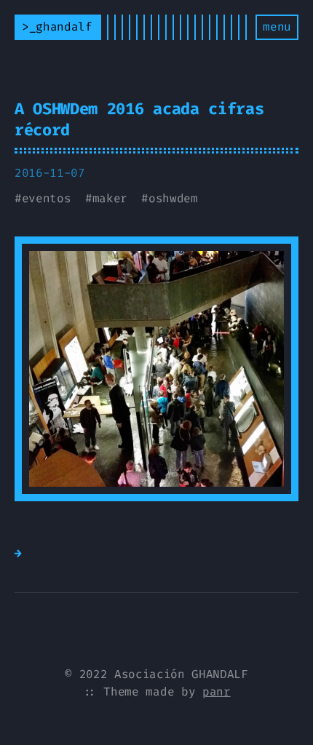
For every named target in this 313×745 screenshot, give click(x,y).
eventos (46, 198)
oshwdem (173, 198)
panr (216, 691)
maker (109, 198)
